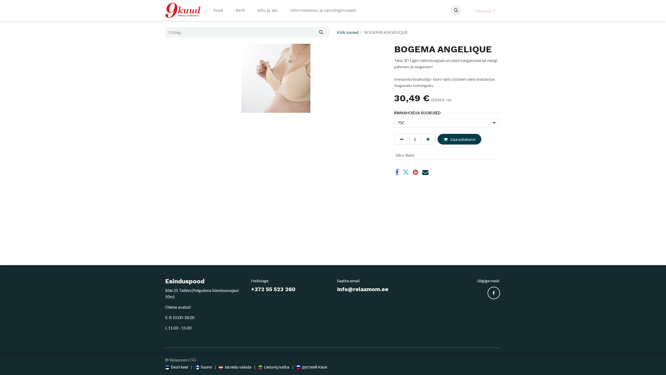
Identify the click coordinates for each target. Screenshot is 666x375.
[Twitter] (406, 172)
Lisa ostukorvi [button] (462, 139)
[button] (456, 10)
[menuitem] (218, 10)
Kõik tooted (347, 32)
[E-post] (425, 172)
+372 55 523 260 (273, 289)
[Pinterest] (415, 172)
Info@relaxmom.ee (362, 289)
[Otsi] (321, 32)
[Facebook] (397, 172)
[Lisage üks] (428, 139)
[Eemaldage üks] (401, 139)
